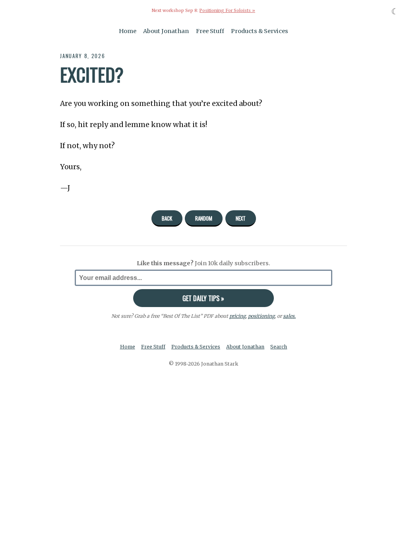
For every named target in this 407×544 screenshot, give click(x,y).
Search (278, 347)
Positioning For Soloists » (227, 10)
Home (127, 31)
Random (203, 218)
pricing (237, 316)
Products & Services (259, 31)
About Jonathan (166, 31)
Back (167, 218)
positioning (261, 316)
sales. (289, 316)
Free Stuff (210, 31)
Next (241, 218)
